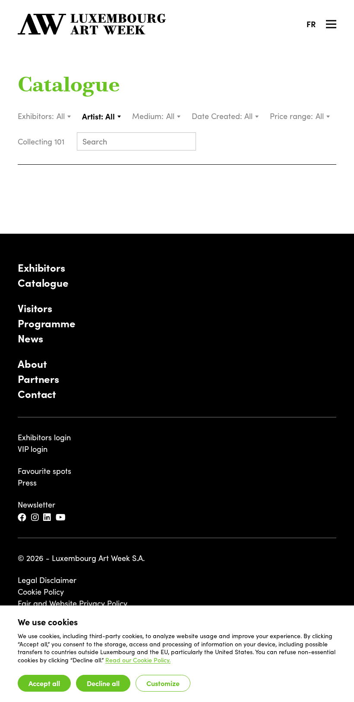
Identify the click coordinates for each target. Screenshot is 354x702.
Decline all (103, 683)
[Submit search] (185, 142)
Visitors (35, 307)
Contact (37, 393)
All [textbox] (61, 116)
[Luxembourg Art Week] (92, 24)
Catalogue (69, 86)
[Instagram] (35, 517)
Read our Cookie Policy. (138, 660)
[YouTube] (61, 517)
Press (27, 482)
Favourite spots (44, 471)
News (30, 338)
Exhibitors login (44, 437)
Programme (47, 323)
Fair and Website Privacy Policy (72, 603)
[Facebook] (23, 517)
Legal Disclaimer (47, 580)
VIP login (32, 449)
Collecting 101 (42, 141)
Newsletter (36, 504)
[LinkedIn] (47, 517)
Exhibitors (41, 267)
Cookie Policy (41, 591)
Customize (163, 683)
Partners (38, 378)
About (32, 363)
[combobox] (64, 116)
